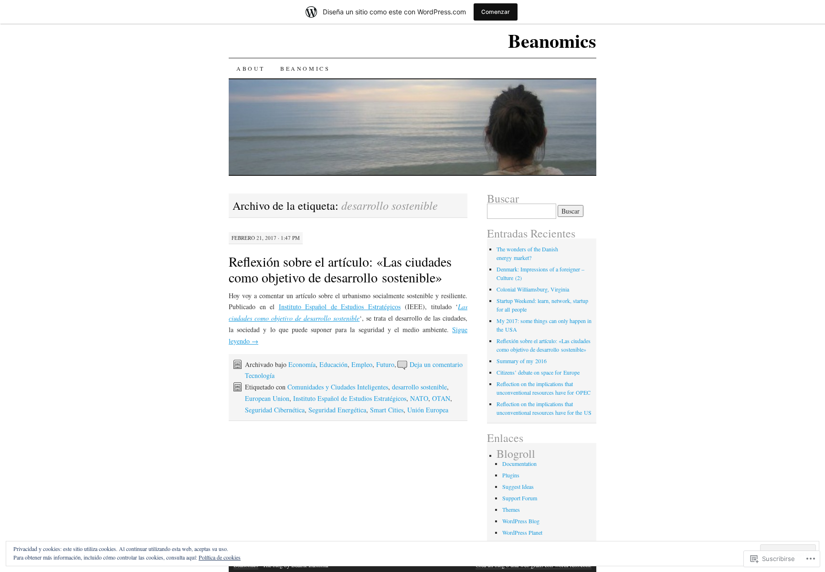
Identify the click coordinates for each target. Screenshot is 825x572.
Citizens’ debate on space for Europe (538, 372)
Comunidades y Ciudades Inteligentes (337, 386)
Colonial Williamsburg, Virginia (533, 289)
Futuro (385, 364)
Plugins (510, 475)
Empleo (361, 364)
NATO (419, 398)
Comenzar (495, 11)
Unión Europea (427, 409)
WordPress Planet (522, 532)
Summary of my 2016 (522, 361)
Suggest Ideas (518, 486)
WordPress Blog (520, 521)
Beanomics (552, 40)
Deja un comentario (436, 364)
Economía (302, 364)
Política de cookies (220, 557)
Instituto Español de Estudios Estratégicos (340, 306)
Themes (511, 509)
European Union (267, 398)
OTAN (441, 398)
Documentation (519, 463)
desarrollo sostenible (419, 386)
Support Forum (519, 498)
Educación (333, 364)
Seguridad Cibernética (275, 409)
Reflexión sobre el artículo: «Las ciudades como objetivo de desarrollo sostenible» (340, 269)
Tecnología (260, 375)
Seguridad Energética (337, 409)
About (250, 68)
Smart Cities (386, 409)
